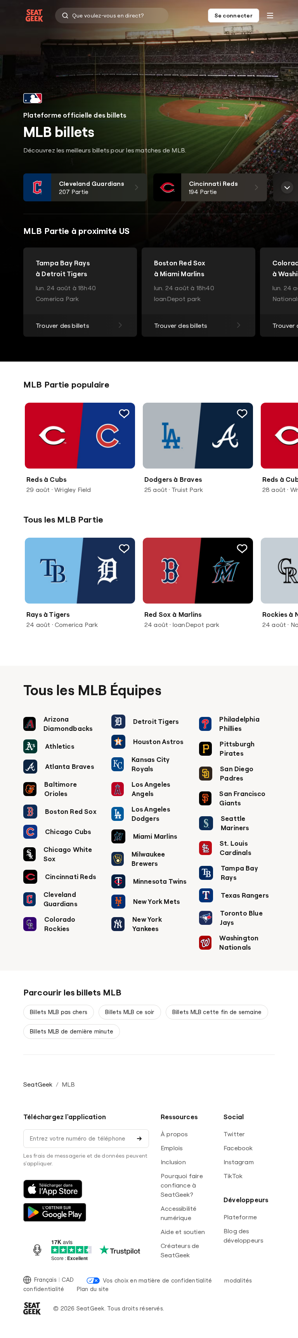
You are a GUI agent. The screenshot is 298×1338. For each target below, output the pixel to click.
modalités (238, 1280)
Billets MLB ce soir (129, 1012)
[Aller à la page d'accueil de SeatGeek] (32, 1308)
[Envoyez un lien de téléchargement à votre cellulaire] (139, 1138)
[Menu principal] (270, 15)
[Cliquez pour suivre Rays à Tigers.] (124, 548)
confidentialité (43, 1289)
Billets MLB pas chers (58, 1012)
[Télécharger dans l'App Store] (52, 1189)
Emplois (171, 1148)
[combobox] (111, 15)
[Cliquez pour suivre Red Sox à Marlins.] (242, 548)
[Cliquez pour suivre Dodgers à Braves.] (242, 413)
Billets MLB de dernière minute (71, 1031)
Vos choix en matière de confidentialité (157, 1280)
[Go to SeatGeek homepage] (34, 15)
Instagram (239, 1162)
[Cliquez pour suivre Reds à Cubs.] (124, 413)
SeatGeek (38, 1084)
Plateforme (240, 1217)
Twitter (234, 1134)
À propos (174, 1134)
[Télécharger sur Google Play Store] (54, 1212)
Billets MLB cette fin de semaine (217, 1012)
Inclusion (173, 1162)
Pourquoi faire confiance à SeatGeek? (182, 1185)
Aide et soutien (183, 1232)
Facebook (238, 1148)
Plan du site (93, 1289)
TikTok (233, 1176)
